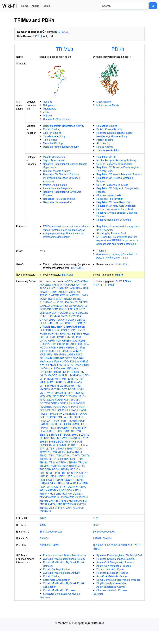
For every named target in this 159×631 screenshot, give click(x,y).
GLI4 (58, 340)
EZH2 (81, 330)
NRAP (43, 400)
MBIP (43, 379)
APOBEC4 (46, 292)
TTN (82, 466)
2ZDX (103, 545)
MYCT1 (72, 389)
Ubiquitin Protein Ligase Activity (61, 146)
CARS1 (64, 305)
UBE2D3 (44, 473)
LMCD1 (57, 372)
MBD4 (85, 375)
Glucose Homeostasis (108, 195)
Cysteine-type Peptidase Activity (61, 572)
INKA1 (79, 351)
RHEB (83, 424)
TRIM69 (44, 466)
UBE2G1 (65, 473)
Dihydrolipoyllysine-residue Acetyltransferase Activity (111, 584)
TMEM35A (68, 452)
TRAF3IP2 (69, 459)
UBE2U (62, 476)
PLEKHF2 (98, 285)
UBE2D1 (64, 469)
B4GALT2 (67, 274)
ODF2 (76, 400)
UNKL (60, 480)
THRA (70, 448)
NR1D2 (82, 396)
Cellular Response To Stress (112, 185)
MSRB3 (54, 386)
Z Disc (46, 112)
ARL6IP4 (63, 292)
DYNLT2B (45, 326)
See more (45, 597)
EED (53, 326)
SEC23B (76, 431)
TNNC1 (44, 455)
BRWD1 (67, 299)
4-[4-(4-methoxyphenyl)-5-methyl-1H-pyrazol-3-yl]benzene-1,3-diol (116, 255)
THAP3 (62, 448)
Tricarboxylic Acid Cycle (110, 569)
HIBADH (71, 344)
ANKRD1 (64, 288)
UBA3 (55, 469)
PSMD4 (72, 420)
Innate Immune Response (57, 188)
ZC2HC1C (55, 494)
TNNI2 (60, 455)
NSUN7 (59, 400)
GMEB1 (66, 340)
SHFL (75, 434)
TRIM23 (44, 462)
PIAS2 (82, 410)
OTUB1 (55, 403)
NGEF (63, 396)
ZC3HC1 (78, 494)
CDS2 (62, 309)
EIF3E (81, 326)
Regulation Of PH (106, 157)
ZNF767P (60, 507)
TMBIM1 (56, 452)
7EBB (138, 545)
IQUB (43, 354)
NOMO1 (72, 396)
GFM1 (51, 340)
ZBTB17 (44, 494)
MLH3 (79, 379)
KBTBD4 (44, 358)
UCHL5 (52, 480)
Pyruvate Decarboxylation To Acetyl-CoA (119, 555)
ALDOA (44, 288)
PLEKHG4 (71, 413)
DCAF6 (72, 319)
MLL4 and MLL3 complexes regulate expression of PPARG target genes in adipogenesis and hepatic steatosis (117, 240)
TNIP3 (78, 452)
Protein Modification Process (59, 590)
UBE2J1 (84, 473)
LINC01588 (46, 372)
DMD (61, 323)
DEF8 (43, 323)
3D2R (124, 545)
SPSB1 (44, 441)
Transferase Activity (54, 136)
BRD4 (59, 299)
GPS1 (53, 344)
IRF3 (55, 354)
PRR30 (55, 420)
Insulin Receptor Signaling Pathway (116, 160)
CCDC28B (45, 309)
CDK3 (55, 309)
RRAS (43, 431)
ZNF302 (73, 497)
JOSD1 (80, 354)
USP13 (79, 480)
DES (55, 323)
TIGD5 (78, 448)
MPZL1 (51, 382)
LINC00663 (59, 368)
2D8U (43, 545)
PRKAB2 (78, 417)
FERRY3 (77, 333)
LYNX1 (43, 375)
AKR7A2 (81, 285)
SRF (71, 441)
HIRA (86, 344)
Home (24, 6)
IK (47, 351)
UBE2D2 (75, 469)
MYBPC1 (65, 386)
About (35, 6)
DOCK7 (80, 323)
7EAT (131, 545)
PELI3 (43, 410)
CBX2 (72, 305)
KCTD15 (55, 358)
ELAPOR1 (45, 330)
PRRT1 (64, 420)
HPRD (36, 36)
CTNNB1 (55, 316)
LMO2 (65, 372)
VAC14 (71, 487)
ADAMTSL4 (46, 285)
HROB (52, 347)
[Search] (153, 5)
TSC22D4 (74, 466)
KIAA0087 (66, 358)
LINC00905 (72, 368)
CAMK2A (45, 305)
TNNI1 (52, 455)
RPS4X (82, 427)
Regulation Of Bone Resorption (113, 202)
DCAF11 (62, 319)
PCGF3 (57, 406)
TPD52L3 (57, 459)
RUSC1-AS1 (63, 431)
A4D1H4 (97, 538)
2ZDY (110, 545)
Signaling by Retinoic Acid (111, 233)
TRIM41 (63, 462)
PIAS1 (74, 410)
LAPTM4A (75, 365)
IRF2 (49, 354)
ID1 (77, 347)
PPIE (70, 417)
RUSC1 (51, 431)
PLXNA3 (82, 413)
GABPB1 (76, 337)
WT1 (42, 490)
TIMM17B (45, 452)
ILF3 (57, 351)
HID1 (79, 344)
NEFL (56, 396)
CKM (48, 312)
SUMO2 (44, 445)
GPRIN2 (44, 344)
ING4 (72, 351)
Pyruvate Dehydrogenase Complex (115, 559)
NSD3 (50, 400)
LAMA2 (52, 365)
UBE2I (75, 473)
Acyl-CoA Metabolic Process (112, 576)
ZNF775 (70, 507)
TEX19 (53, 448)
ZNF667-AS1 (47, 507)
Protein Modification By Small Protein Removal (64, 564)
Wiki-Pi (9, 6)
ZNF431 (53, 501)
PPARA (61, 417)
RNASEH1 (63, 427)
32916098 (76, 268)
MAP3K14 (76, 375)
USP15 (44, 483)
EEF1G (61, 326)
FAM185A (45, 333)
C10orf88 (45, 302)
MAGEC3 (53, 375)
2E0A (96, 545)
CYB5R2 (66, 316)
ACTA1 (84, 281)
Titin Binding (50, 139)
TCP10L (44, 448)
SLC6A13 (84, 434)
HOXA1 (44, 347)
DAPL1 (53, 319)
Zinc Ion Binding (52, 132)
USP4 (85, 483)
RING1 (52, 427)
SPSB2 (53, 441)
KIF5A (55, 361)
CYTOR (44, 319)
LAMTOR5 (63, 365)
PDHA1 (127, 281)
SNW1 (63, 438)
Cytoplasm (49, 105)
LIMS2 (85, 365)
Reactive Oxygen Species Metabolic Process (116, 214)
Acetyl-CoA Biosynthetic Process (115, 562)
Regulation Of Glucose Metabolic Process (114, 179)
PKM (62, 413)
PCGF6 (66, 406)
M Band (47, 115)
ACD (77, 281)
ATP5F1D (45, 295)
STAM (78, 441)
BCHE (51, 299)
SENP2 (44, 434)
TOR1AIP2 (46, 459)
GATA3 (44, 340)
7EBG (96, 548)
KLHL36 (74, 361)
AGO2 (66, 285)
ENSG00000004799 (104, 531)
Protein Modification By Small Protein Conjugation (64, 584)
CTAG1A (83, 312)
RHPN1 (44, 427)
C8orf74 (73, 302)
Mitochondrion (104, 101)
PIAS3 (43, 413)
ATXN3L (64, 295)
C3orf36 (64, 302)
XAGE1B (51, 490)
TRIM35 (53, 462)
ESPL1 (74, 330)
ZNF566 (82, 501)
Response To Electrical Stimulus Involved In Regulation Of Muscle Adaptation (61, 177)
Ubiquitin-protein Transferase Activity (63, 126)
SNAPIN (54, 438)
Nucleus (47, 101)
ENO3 (55, 330)
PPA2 (53, 417)
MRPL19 (61, 382)
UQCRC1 (69, 480)
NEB (42, 396)
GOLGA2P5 (78, 340)
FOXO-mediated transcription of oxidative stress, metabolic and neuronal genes (66, 228)
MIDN (58, 379)
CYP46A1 (76, 316)
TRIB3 (79, 459)
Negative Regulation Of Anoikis (113, 219)
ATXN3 (55, 295)
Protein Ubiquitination (55, 185)
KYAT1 (43, 365)
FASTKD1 (65, 333)
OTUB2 (64, 403)
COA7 (55, 312)
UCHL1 (81, 476)
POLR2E (44, 417)
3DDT (50, 545)
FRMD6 (60, 337)
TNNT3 (85, 455)
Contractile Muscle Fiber (56, 119)
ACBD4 (69, 281)
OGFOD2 (45, 403)
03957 (96, 525)
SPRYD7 (83, 438)
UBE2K (44, 476)
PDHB (74, 406)
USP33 (77, 483)
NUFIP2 (68, 400)
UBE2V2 (72, 476)
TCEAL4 (82, 445)
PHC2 (58, 410)
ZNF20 (65, 497)
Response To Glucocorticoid (59, 198)
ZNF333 (83, 497)
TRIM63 (64, 48)
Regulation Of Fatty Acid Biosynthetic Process (117, 189)
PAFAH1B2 (46, 406)
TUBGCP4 (45, 469)
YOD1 (68, 490)
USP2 (51, 483)
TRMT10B (55, 466)
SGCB (67, 434)
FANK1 (55, 333)
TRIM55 (82, 462)
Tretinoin (101, 250)
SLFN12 (44, 438)
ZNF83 (80, 507)
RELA (58, 424)
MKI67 (72, 379)
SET (60, 434)
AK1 (72, 285)
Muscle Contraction (54, 157)
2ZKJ (117, 545)
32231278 (121, 264)
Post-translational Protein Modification (64, 555)
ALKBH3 (54, 288)
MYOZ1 (59, 393)
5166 (95, 518)
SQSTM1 (63, 441)
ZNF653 (81, 504)
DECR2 (81, 319)
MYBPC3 (45, 389)
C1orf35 (54, 302)
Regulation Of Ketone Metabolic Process (119, 174)
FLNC (51, 337)
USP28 (68, 483)
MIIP (64, 379)
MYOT (50, 393)
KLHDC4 (64, 361)
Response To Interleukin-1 (57, 202)
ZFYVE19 (45, 497)
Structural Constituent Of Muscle (61, 593)
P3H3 (72, 403)
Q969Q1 (44, 538)
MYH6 (80, 389)
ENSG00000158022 (51, 531)
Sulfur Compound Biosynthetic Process (118, 579)
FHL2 (86, 333)
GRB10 (61, 344)
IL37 (51, 351)
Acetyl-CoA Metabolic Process (113, 566)
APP (55, 292)
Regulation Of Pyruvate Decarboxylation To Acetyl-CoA (118, 169)
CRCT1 (73, 312)
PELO (50, 410)
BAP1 (84, 295)
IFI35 (82, 347)
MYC (64, 389)
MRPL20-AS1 (74, 382)
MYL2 (43, 393)
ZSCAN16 (45, 511)
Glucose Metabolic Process (111, 590)
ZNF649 (71, 504)
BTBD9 (77, 299)
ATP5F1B (74, 292)
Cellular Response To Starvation (114, 164)
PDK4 (117, 48)
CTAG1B (44, 316)
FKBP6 (44, 337)
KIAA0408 (78, 358)
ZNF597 (62, 504)
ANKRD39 (76, 288)
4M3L (57, 545)
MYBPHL (56, 389)
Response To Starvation (109, 198)
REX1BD (67, 424)
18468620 (63, 31)
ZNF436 (63, 501)
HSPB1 (61, 347)
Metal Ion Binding (53, 143)
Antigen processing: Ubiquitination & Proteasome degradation (63, 235)
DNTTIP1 (70, 323)
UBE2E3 (55, 473)
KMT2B (84, 361)
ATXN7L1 (75, 295)
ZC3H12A (67, 494)
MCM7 (50, 379)
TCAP (74, 445)
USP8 (57, 487)
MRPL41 (44, 386)
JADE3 (71, 354)
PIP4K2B (53, 413)
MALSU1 (64, 375)
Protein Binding (51, 129)
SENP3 (53, 434)
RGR (76, 424)
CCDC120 (81, 305)
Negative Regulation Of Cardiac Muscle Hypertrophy (65, 165)
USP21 (60, 483)
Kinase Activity (104, 146)
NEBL (49, 396)
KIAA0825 (45, 361)
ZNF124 (55, 497)
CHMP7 (80, 309)
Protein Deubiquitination (56, 569)
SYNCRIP (64, 445)
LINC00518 (46, 368)
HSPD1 (70, 347)
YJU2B (61, 490)
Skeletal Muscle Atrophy (57, 171)
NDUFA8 (79, 393)
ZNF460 (73, 501)
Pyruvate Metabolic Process (112, 572)
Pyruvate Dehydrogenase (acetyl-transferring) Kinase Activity (115, 134)
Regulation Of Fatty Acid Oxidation (116, 205)
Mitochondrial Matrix (107, 105)
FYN (67, 337)
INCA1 (64, 351)
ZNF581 (52, 504)
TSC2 (64, 466)
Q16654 (107, 538)
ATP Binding (103, 143)
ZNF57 (43, 504)
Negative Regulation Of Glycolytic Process (62, 193)
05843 (43, 525)
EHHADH (71, 326)
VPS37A (81, 487)
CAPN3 (55, 305)
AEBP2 (58, 285)
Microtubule (49, 108)
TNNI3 (68, 455)
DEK (49, 323)
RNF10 (73, 427)
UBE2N (53, 476)
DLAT (119, 281)
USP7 (50, 487)
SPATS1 (72, 438)
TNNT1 (76, 455)
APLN (85, 288)
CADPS (83, 302)
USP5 (43, 487)
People (46, 6)
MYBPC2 (76, 386)
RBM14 (50, 424)
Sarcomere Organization (56, 579)
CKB (42, 312)
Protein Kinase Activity (109, 129)
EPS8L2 (64, 330)
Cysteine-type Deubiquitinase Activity (64, 559)
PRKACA (45, 420)
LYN (82, 372)
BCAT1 (44, 299)
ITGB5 (62, 354)
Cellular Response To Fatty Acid (114, 209)
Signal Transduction (54, 160)
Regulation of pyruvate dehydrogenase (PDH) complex (117, 228)
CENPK (71, 309)
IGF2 (42, 351)
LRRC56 (74, 372)
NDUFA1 (69, 393)
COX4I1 (64, 312)
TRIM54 (73, 462)
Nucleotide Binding (106, 126)
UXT (64, 487)
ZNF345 (44, 501)
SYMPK (53, 445)
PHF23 (66, 410)
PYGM (81, 420)
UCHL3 (44, 480)
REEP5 (119, 274)
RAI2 (42, 424)
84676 (43, 518)
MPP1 (43, 382)
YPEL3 (77, 490)
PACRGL (81, 403)
